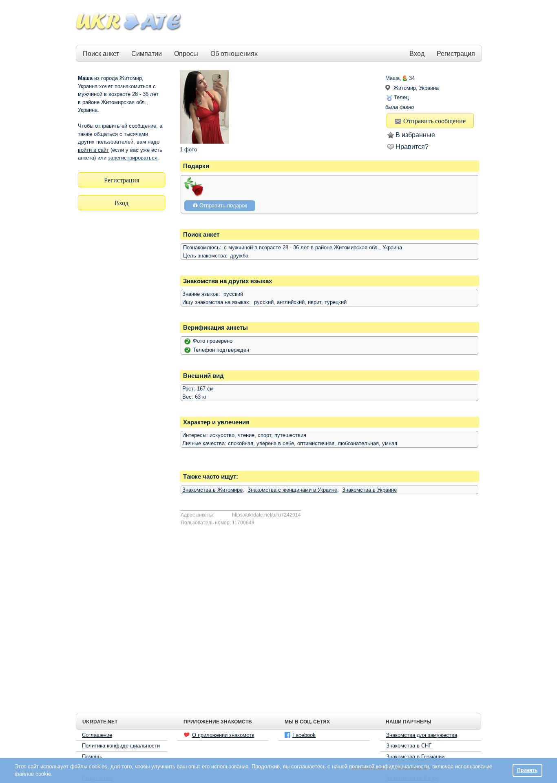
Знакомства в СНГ (408, 746)
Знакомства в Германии (415, 757)
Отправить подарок (222, 205)
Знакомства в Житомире (212, 490)
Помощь (92, 757)
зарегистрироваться (132, 158)
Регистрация (456, 53)
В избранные (415, 134)
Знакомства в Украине (369, 490)
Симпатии (146, 53)
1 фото (188, 149)
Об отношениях (234, 53)
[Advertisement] (332, 22)
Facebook (304, 735)
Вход (416, 53)
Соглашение (97, 735)
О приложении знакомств (223, 735)
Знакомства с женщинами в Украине (292, 490)
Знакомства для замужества (421, 735)
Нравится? (412, 146)
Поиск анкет (101, 53)
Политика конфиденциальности (121, 746)
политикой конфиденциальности (389, 766)
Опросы (186, 53)
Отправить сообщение (434, 120)
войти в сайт (93, 150)
